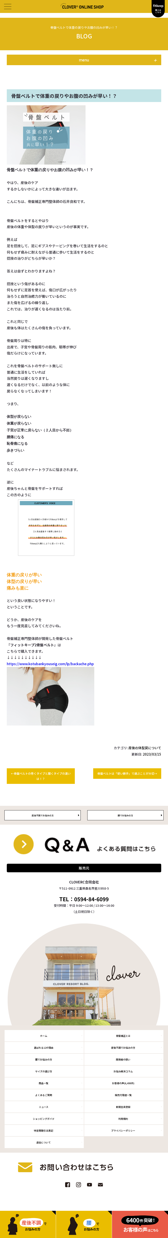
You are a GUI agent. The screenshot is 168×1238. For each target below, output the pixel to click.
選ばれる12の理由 (43, 1047)
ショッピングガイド (43, 1118)
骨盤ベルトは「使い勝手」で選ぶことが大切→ (127, 773)
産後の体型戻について (144, 747)
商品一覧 (43, 1083)
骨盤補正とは (123, 1035)
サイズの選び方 (43, 1071)
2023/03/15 (152, 754)
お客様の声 (123, 1083)
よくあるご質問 (43, 1095)
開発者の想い (123, 1059)
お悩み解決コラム (123, 1071)
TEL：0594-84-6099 (84, 899)
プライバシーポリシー (123, 1130)
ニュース (43, 1107)
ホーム (43, 1035)
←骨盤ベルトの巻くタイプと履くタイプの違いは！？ (41, 776)
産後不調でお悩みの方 (123, 1047)
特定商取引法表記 (43, 1130)
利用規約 (123, 1118)
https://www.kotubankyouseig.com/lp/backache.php (50, 663)
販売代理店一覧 (123, 1095)
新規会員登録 (123, 1107)
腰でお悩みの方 (43, 1059)
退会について (43, 1142)
